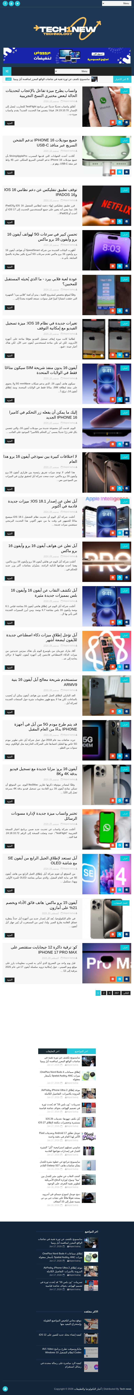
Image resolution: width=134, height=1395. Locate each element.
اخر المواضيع (81, 1051)
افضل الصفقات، (120, 903)
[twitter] (17, 3)
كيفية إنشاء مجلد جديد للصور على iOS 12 (60, 1334)
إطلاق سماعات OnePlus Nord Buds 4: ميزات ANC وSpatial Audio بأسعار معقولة (60, 1076)
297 (117, 993)
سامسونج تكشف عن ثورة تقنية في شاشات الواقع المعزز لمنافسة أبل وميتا (77, 79)
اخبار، (34, 79)
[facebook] (5, 3)
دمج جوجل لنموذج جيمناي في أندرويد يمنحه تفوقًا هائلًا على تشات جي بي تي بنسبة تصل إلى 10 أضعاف (60, 1198)
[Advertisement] (67, 1023)
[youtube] (11, 3)
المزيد (9, 123)
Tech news (125, 1388)
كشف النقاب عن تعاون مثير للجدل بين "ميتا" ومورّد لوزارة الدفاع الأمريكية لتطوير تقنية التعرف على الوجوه (60, 1180)
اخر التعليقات (52, 1051)
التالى (126, 993)
